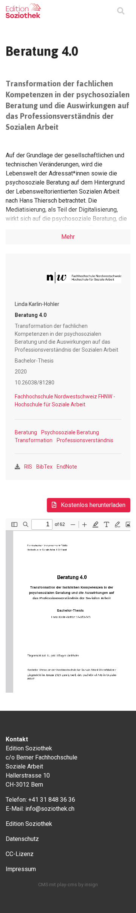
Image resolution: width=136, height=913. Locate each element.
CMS (43, 884)
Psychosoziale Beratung (70, 432)
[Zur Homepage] (23, 10)
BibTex (44, 467)
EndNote (67, 467)
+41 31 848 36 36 (51, 799)
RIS (28, 467)
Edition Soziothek (29, 823)
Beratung (26, 432)
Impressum (21, 869)
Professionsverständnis (85, 440)
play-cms (67, 884)
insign (91, 884)
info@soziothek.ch (49, 808)
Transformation (34, 440)
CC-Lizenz (20, 854)
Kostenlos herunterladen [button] (92, 505)
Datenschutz (22, 838)
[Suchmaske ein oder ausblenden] (120, 11)
